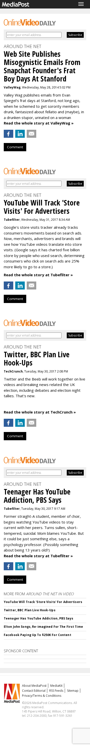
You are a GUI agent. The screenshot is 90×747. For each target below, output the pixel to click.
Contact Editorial (34, 690)
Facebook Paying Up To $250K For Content (37, 635)
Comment (15, 147)
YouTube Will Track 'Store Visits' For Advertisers (43, 602)
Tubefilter (12, 220)
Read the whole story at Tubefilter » (38, 274)
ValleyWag (12, 87)
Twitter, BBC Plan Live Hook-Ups (30, 610)
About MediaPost (34, 686)
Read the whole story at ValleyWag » (39, 123)
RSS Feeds (56, 690)
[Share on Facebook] (8, 134)
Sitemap (72, 690)
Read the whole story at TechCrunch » (40, 412)
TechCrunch (13, 371)
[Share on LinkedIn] (20, 134)
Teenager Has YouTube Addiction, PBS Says (38, 618)
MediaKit (56, 686)
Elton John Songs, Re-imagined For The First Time (43, 626)
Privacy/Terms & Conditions (41, 696)
